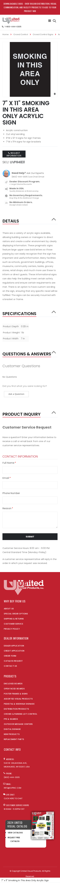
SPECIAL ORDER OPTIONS (16, 613)
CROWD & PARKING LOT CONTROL (20, 714)
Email (41, 176)
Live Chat (33, 176)
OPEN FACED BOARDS (14, 688)
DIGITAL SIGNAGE (12, 729)
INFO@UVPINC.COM (12, 788)
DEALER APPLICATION (14, 645)
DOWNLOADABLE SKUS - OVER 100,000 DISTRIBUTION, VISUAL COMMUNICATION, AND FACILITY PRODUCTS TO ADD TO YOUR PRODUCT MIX (30, 7)
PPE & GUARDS (11, 719)
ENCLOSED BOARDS (13, 683)
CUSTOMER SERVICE (13, 624)
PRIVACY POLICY (12, 629)
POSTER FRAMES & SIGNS (16, 693)
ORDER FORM (10, 656)
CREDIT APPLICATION (14, 650)
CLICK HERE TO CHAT (13, 798)
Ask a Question (16, 394)
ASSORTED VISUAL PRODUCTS (18, 698)
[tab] (30, 219)
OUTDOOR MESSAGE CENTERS (18, 724)
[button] (54, 94)
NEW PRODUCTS (12, 734)
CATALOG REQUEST (13, 661)
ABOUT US (9, 608)
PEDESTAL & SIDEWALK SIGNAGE (19, 704)
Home (5, 34)
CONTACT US (10, 666)
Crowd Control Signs (43, 34)
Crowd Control (20, 34)
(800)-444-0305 (20, 176)
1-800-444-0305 (13, 26)
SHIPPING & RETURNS (14, 618)
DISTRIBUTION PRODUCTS (16, 709)
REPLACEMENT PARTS (14, 739)
